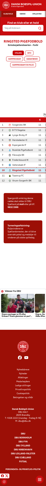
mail (21, 204)
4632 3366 (13, 207)
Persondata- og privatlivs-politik (23, 469)
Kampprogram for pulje (23, 65)
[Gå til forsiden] (20, 5)
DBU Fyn (23, 442)
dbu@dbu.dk (24, 421)
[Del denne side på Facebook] (2, 476)
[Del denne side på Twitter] (6, 476)
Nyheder (23, 374)
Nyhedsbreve (23, 370)
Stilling (18, 53)
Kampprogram (14, 59)
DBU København (23, 450)
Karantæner (32, 59)
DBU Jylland (23, 446)
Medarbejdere (23, 382)
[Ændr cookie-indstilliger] (4, 482)
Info (29, 53)
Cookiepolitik (23, 394)
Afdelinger (23, 378)
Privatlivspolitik (23, 390)
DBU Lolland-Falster (23, 454)
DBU (23, 434)
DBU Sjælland (23, 458)
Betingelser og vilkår (23, 398)
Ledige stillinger (23, 386)
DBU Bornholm (23, 438)
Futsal (23, 462)
